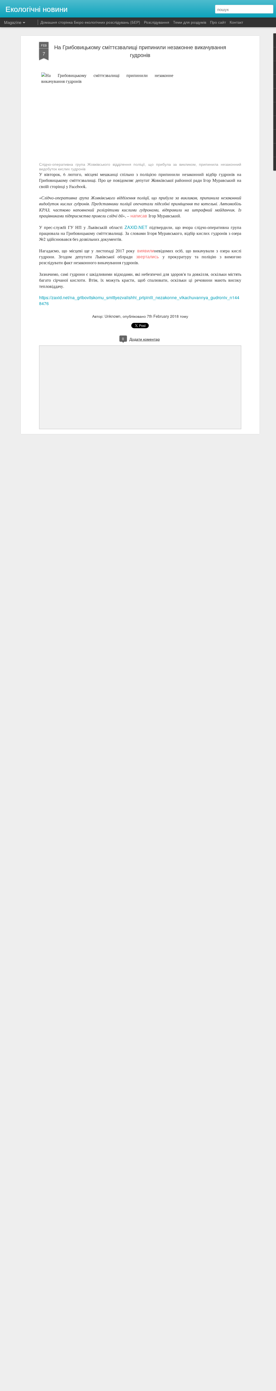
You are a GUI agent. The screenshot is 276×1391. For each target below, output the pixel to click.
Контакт (236, 22)
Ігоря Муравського (60, 152)
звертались (147, 256)
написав (138, 216)
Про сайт (218, 22)
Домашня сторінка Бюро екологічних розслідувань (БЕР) (90, 22)
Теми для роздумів (189, 22)
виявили (145, 251)
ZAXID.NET (136, 227)
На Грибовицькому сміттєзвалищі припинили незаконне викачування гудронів (140, 51)
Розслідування (156, 22)
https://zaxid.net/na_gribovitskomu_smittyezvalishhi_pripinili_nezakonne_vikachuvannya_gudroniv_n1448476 (139, 300)
